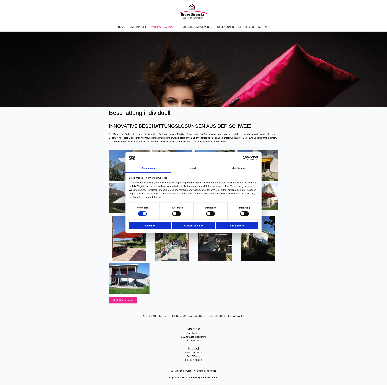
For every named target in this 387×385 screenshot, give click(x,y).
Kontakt (263, 27)
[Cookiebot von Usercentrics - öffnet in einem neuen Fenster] (245, 158)
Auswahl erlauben (193, 225)
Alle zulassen (237, 225)
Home (121, 27)
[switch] (176, 213)
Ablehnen (150, 225)
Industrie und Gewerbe (197, 27)
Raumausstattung (162, 27)
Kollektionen (225, 27)
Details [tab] (193, 168)
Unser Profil (138, 27)
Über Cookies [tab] (239, 168)
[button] (175, 27)
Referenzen (246, 27)
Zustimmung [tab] (148, 168)
